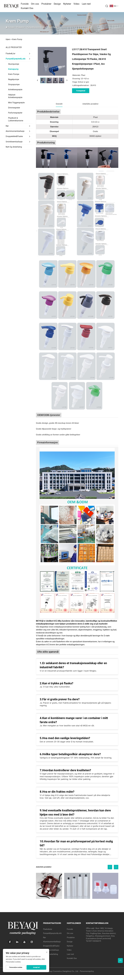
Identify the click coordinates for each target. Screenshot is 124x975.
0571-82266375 (95, 941)
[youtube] (24, 942)
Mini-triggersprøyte (16, 102)
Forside (25, 3)
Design (57, 3)
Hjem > (9, 39)
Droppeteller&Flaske (14, 136)
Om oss (35, 3)
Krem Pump (52, 27)
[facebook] (10, 942)
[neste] (67, 80)
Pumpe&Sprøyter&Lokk (36, 27)
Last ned (86, 3)
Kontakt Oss (27, 8)
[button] (110, 867)
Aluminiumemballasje (15, 131)
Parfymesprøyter (15, 113)
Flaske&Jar (10, 53)
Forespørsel (80, 91)
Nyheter (67, 3)
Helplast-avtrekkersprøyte (15, 96)
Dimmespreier (14, 108)
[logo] (11, 6)
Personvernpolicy (87, 971)
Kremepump (13, 69)
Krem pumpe (13, 74)
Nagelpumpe (13, 79)
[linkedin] (17, 942)
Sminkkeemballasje (14, 142)
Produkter (46, 3)
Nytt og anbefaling (14, 147)
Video (76, 3)
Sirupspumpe (13, 84)
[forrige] (38, 80)
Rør (7, 126)
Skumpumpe (13, 64)
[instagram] (32, 942)
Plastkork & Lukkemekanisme (15, 119)
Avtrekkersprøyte (15, 89)
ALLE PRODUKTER (14, 47)
